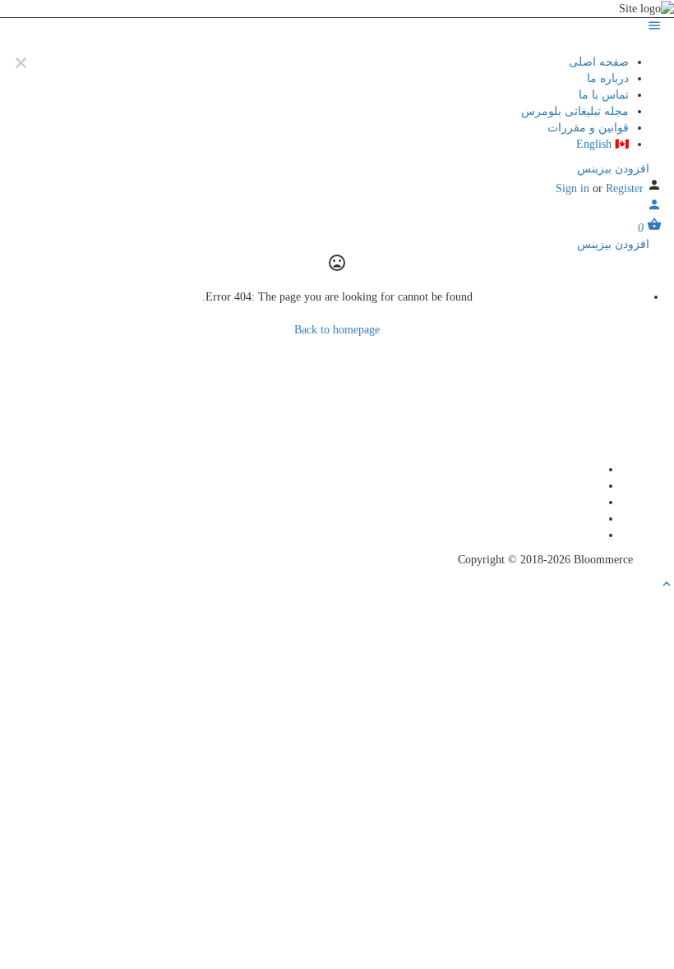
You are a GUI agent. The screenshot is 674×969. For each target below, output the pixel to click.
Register (625, 188)
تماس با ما (604, 95)
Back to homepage (337, 330)
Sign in (574, 188)
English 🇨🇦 (602, 144)
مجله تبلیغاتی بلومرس (575, 111)
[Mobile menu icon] (337, 28)
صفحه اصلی (599, 62)
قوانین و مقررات (588, 128)
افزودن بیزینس (615, 169)
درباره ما (608, 78)
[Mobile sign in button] (654, 208)
